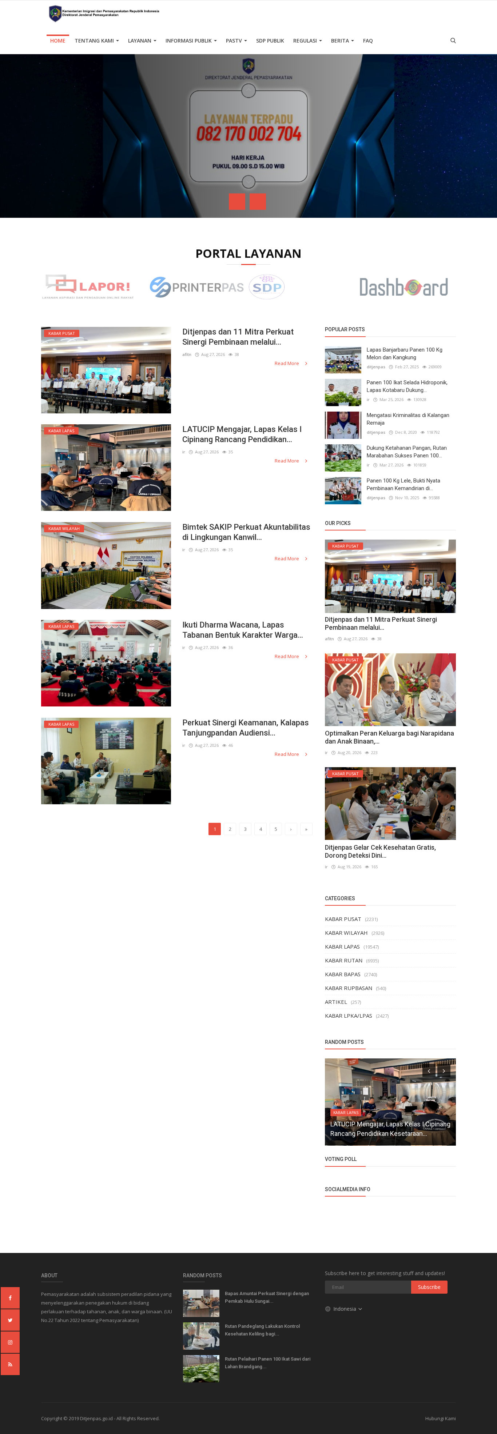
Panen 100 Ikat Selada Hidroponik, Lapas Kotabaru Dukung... (407, 386)
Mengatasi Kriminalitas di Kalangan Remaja (408, 419)
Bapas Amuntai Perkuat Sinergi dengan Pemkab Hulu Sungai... (267, 1297)
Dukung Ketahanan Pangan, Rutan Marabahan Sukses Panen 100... (407, 452)
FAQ (368, 40)
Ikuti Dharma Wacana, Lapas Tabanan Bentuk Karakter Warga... (242, 630)
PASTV (234, 40)
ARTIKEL (336, 1001)
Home (57, 40)
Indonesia (345, 1308)
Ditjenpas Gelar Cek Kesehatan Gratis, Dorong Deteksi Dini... (380, 851)
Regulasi (305, 40)
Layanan (140, 40)
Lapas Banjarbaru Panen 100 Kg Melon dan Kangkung (404, 354)
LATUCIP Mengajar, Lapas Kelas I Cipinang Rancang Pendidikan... (242, 434)
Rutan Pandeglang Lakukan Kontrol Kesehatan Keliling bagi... (262, 1330)
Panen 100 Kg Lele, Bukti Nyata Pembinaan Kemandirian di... (403, 484)
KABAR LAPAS (342, 946)
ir (183, 451)
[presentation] (237, 201)
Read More (287, 363)
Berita (340, 40)
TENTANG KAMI (95, 40)
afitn (186, 354)
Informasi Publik (189, 40)
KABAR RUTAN (343, 960)
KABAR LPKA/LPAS (348, 1015)
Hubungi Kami (440, 1418)
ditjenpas (376, 366)
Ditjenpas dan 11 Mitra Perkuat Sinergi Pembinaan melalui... (238, 337)
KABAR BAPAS (343, 974)
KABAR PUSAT (343, 918)
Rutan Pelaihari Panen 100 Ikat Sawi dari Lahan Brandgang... (267, 1362)
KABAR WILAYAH (346, 932)
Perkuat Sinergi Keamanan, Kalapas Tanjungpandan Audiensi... (245, 727)
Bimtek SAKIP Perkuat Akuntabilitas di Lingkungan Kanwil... (246, 532)
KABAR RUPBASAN (348, 988)
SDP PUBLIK (270, 40)
